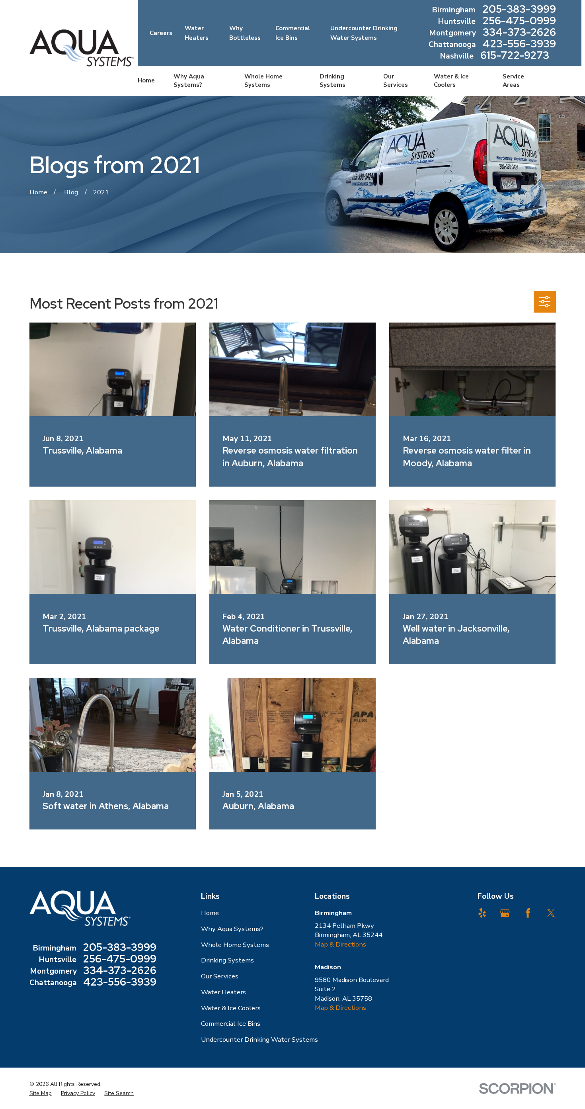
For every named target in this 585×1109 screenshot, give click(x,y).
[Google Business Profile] (504, 912)
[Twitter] (551, 912)
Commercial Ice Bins (230, 1023)
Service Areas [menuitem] (513, 80)
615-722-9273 (514, 56)
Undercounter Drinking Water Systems (259, 1039)
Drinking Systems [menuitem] (332, 80)
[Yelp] (482, 912)
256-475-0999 (519, 21)
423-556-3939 (519, 44)
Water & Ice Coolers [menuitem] (451, 80)
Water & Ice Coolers (231, 1008)
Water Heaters (223, 992)
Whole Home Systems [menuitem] (263, 80)
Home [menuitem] (146, 80)
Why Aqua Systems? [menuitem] (189, 80)
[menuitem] (40, 1093)
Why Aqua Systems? (232, 928)
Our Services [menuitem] (395, 80)
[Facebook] (527, 912)
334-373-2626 (519, 33)
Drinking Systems (227, 960)
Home (210, 912)
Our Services (219, 976)
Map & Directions (340, 944)
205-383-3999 (519, 10)
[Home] (81, 48)
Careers (161, 33)
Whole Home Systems (235, 944)
